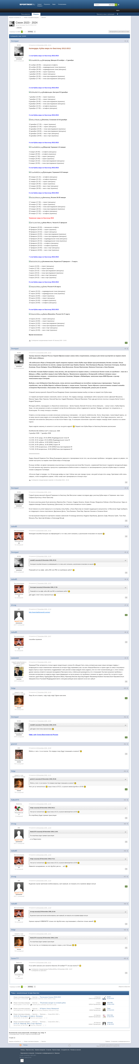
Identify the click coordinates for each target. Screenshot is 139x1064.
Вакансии (57, 1053)
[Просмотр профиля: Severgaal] (19, 51)
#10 (125, 688)
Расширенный (118, 4)
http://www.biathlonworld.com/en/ (39, 612)
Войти (117, 10)
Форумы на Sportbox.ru (15, 1041)
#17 (125, 876)
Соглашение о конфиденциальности (120, 1041)
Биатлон (34, 997)
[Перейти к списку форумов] (27, 4)
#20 (125, 958)
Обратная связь (30, 1049)
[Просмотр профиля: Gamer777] (19, 968)
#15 (125, 824)
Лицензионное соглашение (27, 1053)
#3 (125, 488)
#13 (125, 771)
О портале (48, 1049)
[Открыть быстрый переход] (117, 14)
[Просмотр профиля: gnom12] (19, 754)
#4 (125, 526)
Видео (54, 4)
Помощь (25, 1045)
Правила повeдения (40, 1049)
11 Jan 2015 (110, 1024)
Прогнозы (43, 1014)
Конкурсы (39, 6)
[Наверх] (69, 1045)
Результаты (47, 4)
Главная (39, 4)
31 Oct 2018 (110, 998)
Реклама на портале (75, 1049)
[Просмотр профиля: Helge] (19, 700)
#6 (125, 579)
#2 (125, 348)
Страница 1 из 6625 (15, 31)
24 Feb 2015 (110, 1010)
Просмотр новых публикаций (105, 14)
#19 (125, 930)
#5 (125, 552)
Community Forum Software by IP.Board (109, 1044)
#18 (125, 903)
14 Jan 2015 (110, 1016)
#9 (125, 658)
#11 (125, 717)
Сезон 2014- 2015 (53, 1014)
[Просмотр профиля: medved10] (19, 671)
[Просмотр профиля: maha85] (19, 536)
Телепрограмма (62, 4)
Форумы (36, 14)
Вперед (30, 31)
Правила (107, 1041)
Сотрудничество (65, 1049)
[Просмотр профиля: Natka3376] (19, 808)
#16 (125, 851)
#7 (125, 605)
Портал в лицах (56, 1049)
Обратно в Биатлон (124, 986)
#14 (125, 800)
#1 (125, 41)
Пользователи (25, 14)
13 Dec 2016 (110, 1004)
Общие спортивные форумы (22, 997)
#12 (125, 744)
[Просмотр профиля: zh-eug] (19, 615)
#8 (125, 632)
